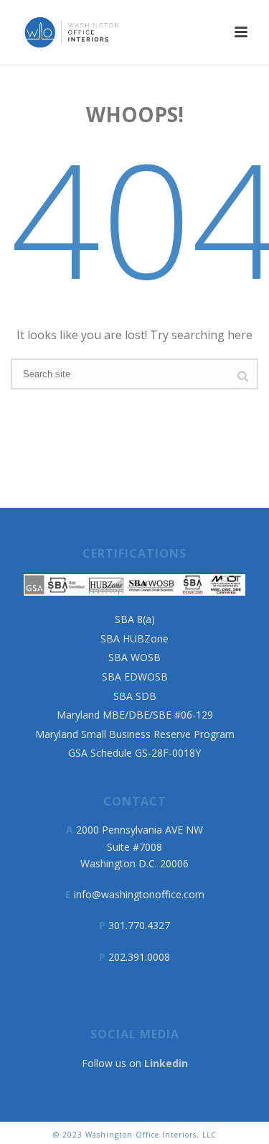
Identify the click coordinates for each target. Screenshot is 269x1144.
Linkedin (166, 1063)
